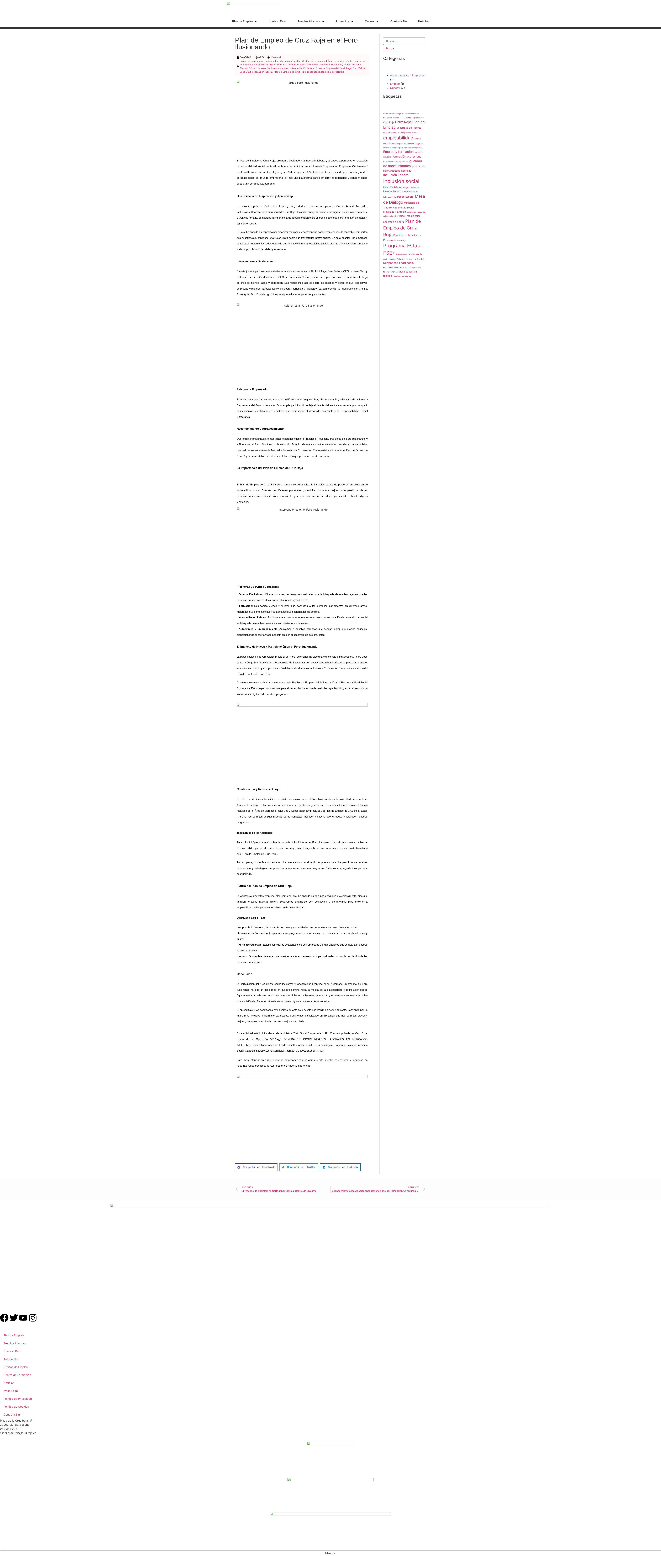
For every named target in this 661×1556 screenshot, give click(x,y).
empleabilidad (325, 61)
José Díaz (245, 71)
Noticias (423, 21)
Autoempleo (11, 1359)
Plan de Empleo (242, 21)
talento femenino (390, 272)
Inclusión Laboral (396, 175)
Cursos (370, 21)
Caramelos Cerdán (290, 61)
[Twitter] (13, 1317)
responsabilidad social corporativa (325, 71)
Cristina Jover (309, 61)
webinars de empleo (402, 276)
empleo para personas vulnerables (407, 148)
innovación (264, 68)
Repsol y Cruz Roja (416, 259)
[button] (256, 1167)
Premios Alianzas (308, 21)
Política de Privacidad (17, 1398)
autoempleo (272, 61)
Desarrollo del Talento (408, 127)
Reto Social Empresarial (410, 267)
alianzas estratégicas (252, 61)
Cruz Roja (388, 122)
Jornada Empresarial (327, 68)
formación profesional (407, 156)
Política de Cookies (16, 1406)
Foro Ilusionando (309, 64)
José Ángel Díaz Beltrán (353, 68)
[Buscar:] (404, 41)
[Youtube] (23, 1317)
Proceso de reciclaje (394, 240)
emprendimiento (343, 61)
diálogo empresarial (408, 133)
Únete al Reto (277, 21)
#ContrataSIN (389, 114)
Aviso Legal (10, 1390)
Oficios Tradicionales (409, 215)
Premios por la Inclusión (407, 235)
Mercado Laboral (404, 196)
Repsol (405, 259)
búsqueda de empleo (392, 118)
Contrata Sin (398, 21)
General (276, 57)
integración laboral (411, 187)
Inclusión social (401, 181)
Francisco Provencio (331, 64)
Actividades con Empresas (407, 75)
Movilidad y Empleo (394, 211)
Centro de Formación (17, 1375)
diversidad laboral (391, 133)
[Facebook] (4, 1317)
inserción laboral (280, 68)
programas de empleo (405, 254)
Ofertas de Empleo (15, 1367)
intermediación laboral (302, 68)
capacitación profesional (413, 118)
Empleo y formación (398, 152)
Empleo (395, 83)
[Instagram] (32, 1317)
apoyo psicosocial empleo (407, 114)
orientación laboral (262, 71)
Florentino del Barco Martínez (270, 64)
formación (293, 64)
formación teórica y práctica (395, 161)
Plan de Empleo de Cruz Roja (290, 71)
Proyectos (342, 21)
